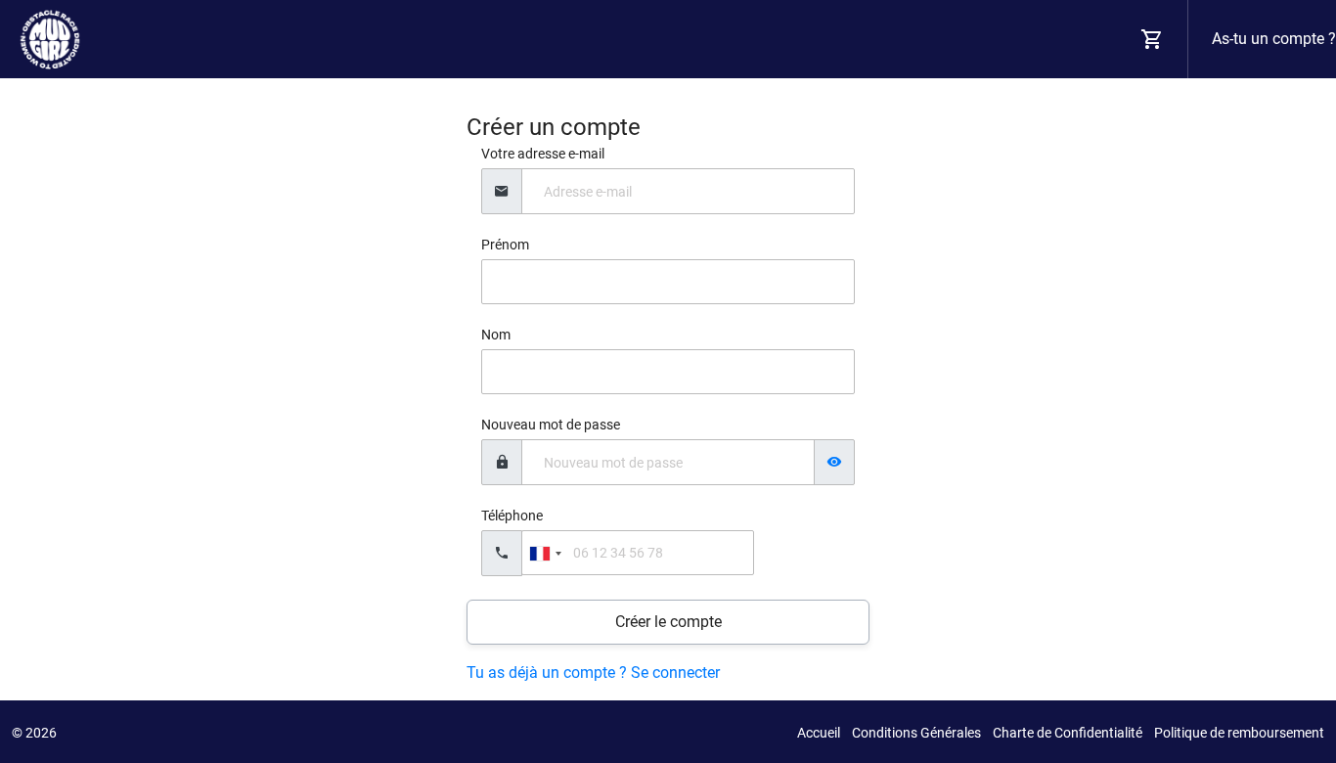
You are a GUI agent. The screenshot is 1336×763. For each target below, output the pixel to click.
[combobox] (544, 553)
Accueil (818, 733)
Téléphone (512, 515)
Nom (496, 334)
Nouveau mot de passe (550, 424)
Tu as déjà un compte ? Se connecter (593, 672)
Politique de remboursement (1239, 733)
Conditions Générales (916, 733)
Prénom (505, 244)
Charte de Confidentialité (1067, 733)
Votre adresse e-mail (542, 153)
